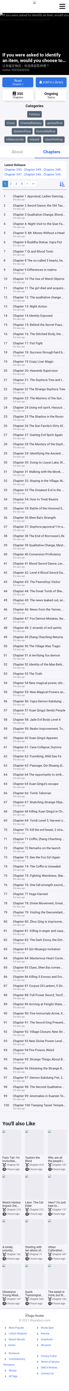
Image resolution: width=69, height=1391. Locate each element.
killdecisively (15, 139)
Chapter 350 (13, 169)
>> (33, 183)
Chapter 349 (32, 169)
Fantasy (34, 114)
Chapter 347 (13, 174)
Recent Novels (17, 1339)
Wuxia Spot (47, 1327)
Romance (14, 1353)
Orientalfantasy (31, 123)
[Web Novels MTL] (34, 6)
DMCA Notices (49, 1367)
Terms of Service (50, 1361)
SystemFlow (22, 131)
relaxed (34, 139)
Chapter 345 (52, 174)
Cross (11, 123)
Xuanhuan (47, 1339)
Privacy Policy (49, 1356)
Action (11, 1345)
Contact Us (47, 1373)
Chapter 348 (52, 169)
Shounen (46, 1345)
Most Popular (16, 1327)
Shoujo (13, 1370)
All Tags (13, 1376)
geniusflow (54, 123)
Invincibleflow (45, 131)
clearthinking (54, 139)
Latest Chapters (18, 1333)
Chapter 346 (32, 174)
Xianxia (45, 1333)
